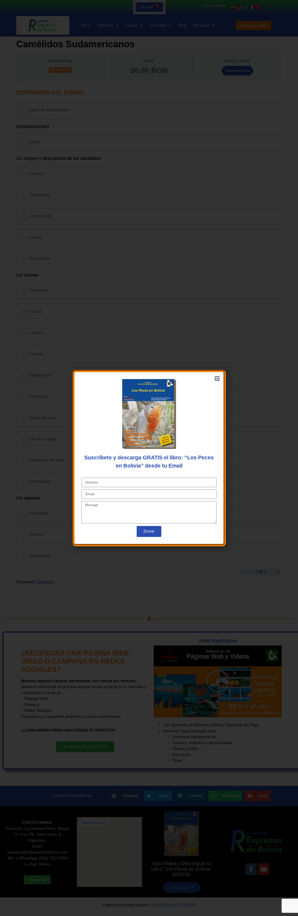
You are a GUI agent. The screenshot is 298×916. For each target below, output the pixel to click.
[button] (217, 378)
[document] (149, 458)
